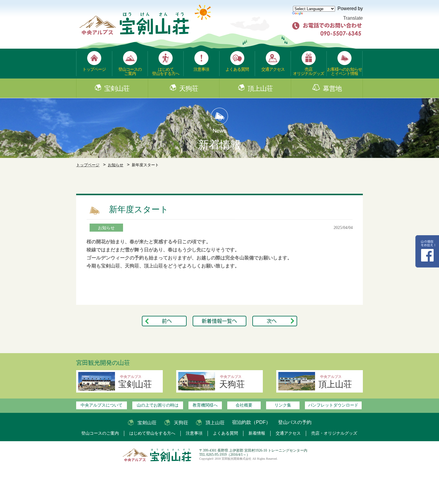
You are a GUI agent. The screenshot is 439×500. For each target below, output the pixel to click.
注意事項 (201, 69)
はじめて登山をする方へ (165, 71)
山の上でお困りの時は (158, 405)
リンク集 (282, 405)
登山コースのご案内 (130, 71)
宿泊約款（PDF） (251, 422)
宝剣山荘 (116, 88)
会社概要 (244, 405)
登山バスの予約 (294, 422)
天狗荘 (188, 88)
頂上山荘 (260, 88)
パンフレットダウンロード (333, 405)
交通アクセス (273, 69)
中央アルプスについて (101, 405)
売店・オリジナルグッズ (334, 433)
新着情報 (256, 433)
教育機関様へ (205, 405)
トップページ (94, 69)
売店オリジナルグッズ (308, 71)
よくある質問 (237, 69)
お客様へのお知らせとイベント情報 (344, 71)
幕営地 (332, 88)
